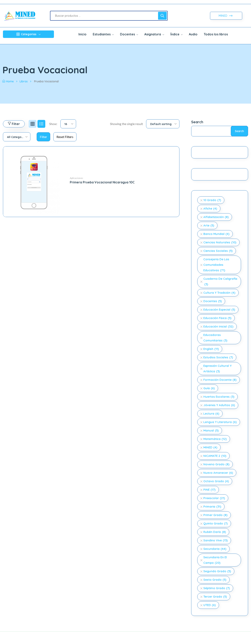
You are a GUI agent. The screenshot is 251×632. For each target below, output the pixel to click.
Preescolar (214, 498)
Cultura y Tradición (219, 292)
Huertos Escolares (218, 396)
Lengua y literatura (220, 422)
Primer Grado (215, 515)
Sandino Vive (215, 540)
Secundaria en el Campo (215, 560)
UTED (209, 605)
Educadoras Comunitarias (215, 337)
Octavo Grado (216, 481)
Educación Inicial (218, 326)
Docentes (212, 301)
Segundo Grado (217, 571)
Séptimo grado (216, 588)
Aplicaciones (76, 178)
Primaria (212, 506)
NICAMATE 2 (214, 456)
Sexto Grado (214, 579)
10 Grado (212, 200)
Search (197, 122)
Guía (209, 388)
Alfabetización (216, 217)
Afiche (210, 208)
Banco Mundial (216, 234)
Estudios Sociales (218, 357)
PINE (209, 489)
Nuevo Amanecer (218, 473)
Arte (208, 225)
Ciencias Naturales (219, 242)
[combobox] (68, 123)
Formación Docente (219, 380)
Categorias (28, 34)
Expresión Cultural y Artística (217, 368)
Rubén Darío (214, 532)
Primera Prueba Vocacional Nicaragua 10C (102, 182)
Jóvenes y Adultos (219, 405)
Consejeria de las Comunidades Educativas (216, 264)
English (211, 349)
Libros (24, 81)
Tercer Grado (215, 596)
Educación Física (217, 318)
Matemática (215, 439)
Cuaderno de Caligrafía (220, 281)
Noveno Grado (216, 464)
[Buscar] (162, 16)
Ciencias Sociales (218, 251)
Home (10, 81)
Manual (211, 430)
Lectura (211, 413)
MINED (223, 15)
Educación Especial (219, 309)
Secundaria (214, 549)
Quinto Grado (215, 523)
